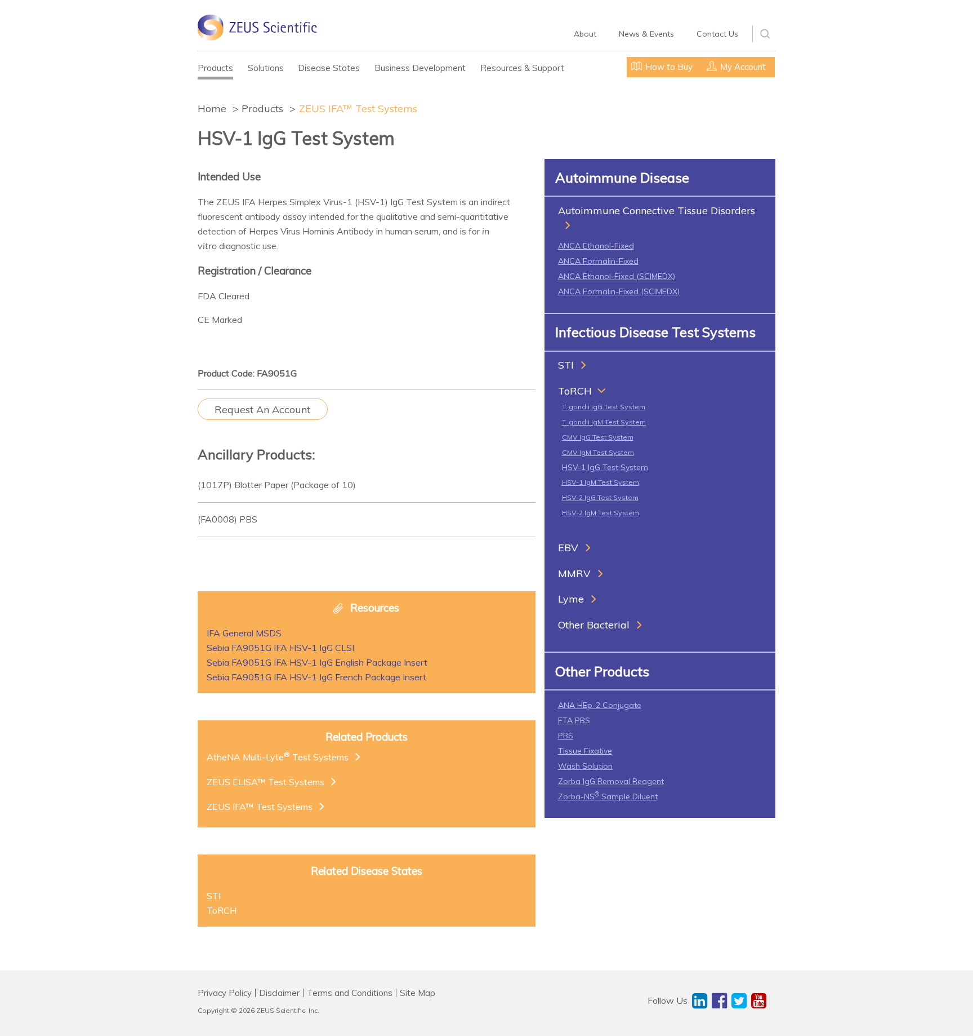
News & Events (646, 34)
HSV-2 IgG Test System (600, 497)
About (585, 34)
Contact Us (717, 34)
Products (215, 68)
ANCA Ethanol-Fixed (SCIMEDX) (616, 276)
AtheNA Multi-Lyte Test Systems (278, 756)
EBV (568, 547)
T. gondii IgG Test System (603, 406)
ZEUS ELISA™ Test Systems (265, 781)
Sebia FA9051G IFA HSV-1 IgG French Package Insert (316, 677)
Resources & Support (522, 68)
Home (212, 108)
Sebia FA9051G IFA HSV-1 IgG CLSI (280, 647)
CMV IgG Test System (597, 437)
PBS (565, 735)
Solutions (266, 68)
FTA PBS (574, 720)
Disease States (329, 68)
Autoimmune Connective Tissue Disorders (656, 210)
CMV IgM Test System (598, 452)
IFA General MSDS (244, 633)
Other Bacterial (594, 624)
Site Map (417, 993)
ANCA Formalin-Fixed (598, 261)
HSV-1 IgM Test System (600, 482)
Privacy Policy (225, 993)
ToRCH (575, 390)
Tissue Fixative (585, 751)
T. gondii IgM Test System (604, 422)
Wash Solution (585, 766)
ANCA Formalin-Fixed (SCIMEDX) (619, 291)
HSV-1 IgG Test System (605, 467)
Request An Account (262, 409)
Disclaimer (279, 993)
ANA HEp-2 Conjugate (599, 705)
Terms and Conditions (349, 993)
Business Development (420, 68)
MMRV (574, 573)
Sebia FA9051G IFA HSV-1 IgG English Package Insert (317, 662)
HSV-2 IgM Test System (600, 512)
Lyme (571, 598)
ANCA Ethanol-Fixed (596, 246)
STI (566, 364)
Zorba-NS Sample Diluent (608, 796)
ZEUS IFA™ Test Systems (358, 108)
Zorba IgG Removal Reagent (611, 781)
